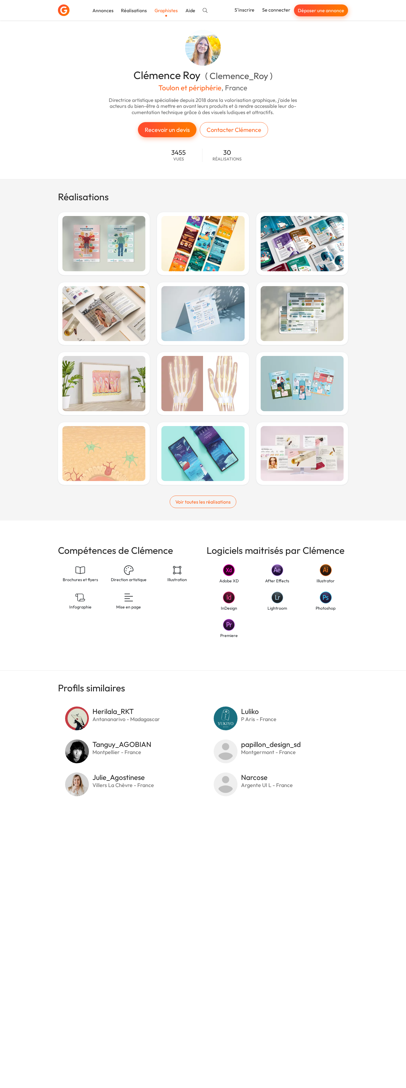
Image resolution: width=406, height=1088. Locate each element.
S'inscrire (244, 10)
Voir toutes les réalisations (203, 502)
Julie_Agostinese (118, 777)
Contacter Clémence (234, 129)
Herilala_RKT (113, 711)
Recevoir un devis (167, 129)
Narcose (254, 777)
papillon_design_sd (271, 744)
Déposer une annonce (321, 10)
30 (227, 155)
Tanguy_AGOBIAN (121, 744)
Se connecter (276, 10)
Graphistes (166, 10)
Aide (190, 10)
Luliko (250, 711)
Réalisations (134, 10)
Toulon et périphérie (189, 87)
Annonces (103, 10)
